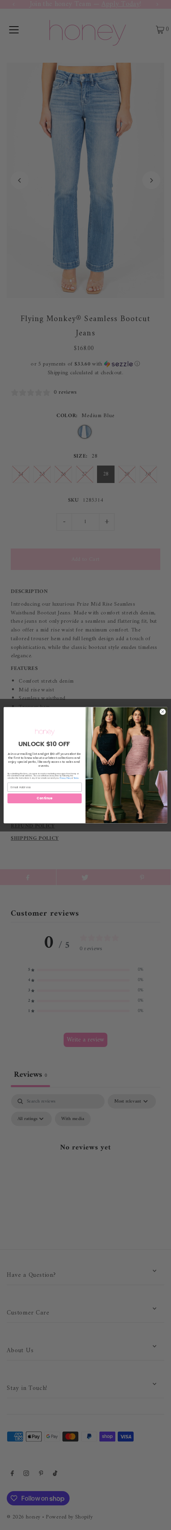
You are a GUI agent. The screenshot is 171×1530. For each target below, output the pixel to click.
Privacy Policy (65, 778)
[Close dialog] (162, 711)
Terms (76, 778)
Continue (44, 798)
